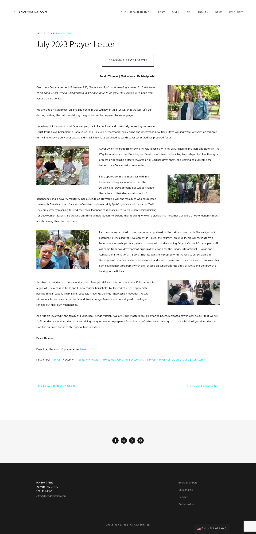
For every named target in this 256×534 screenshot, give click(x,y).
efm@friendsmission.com (51, 496)
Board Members (188, 483)
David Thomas (100, 360)
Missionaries (186, 490)
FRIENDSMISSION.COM (30, 11)
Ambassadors (187, 504)
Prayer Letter (165, 360)
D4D (88, 360)
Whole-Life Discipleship (190, 360)
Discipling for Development (128, 360)
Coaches (183, 497)
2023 (81, 360)
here (83, 349)
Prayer (56, 360)
